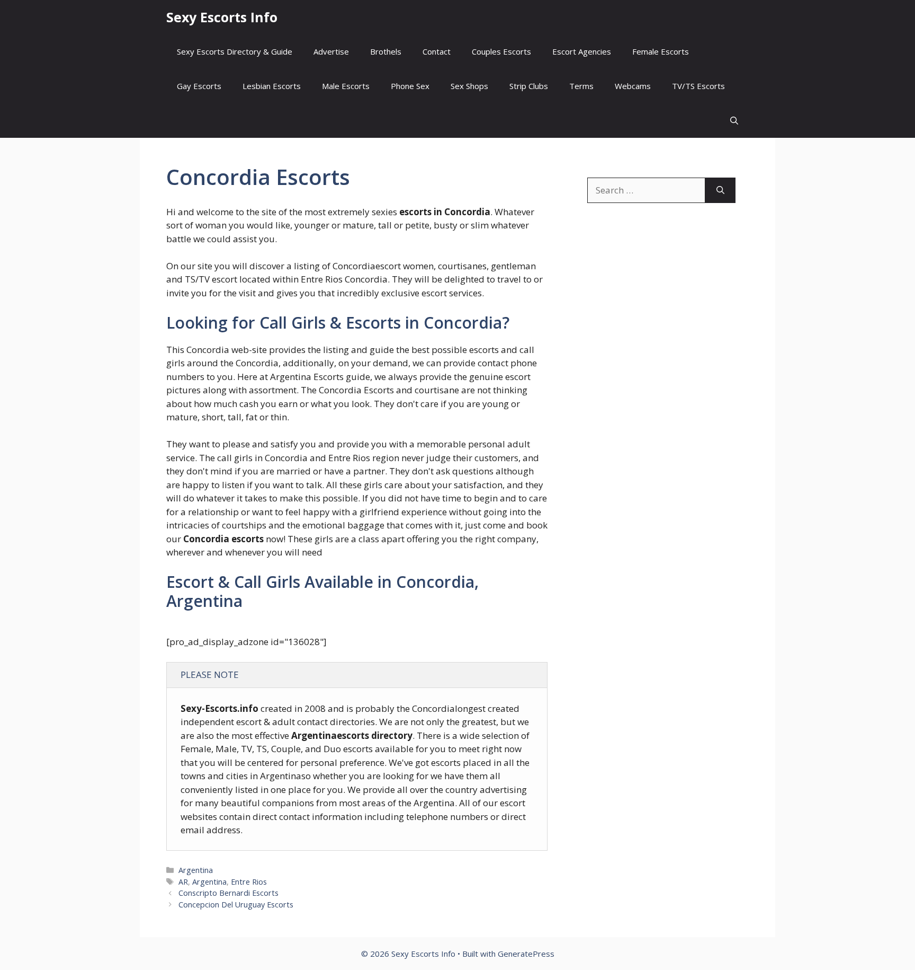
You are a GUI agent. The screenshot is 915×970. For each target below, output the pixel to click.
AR (183, 882)
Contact (437, 51)
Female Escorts (660, 51)
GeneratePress (526, 953)
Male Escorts (346, 86)
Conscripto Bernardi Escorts (228, 893)
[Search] (720, 190)
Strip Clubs (528, 86)
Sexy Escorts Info (221, 17)
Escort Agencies (581, 51)
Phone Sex (410, 86)
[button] (734, 120)
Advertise (331, 51)
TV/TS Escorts (698, 86)
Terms (581, 86)
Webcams (633, 86)
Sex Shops (469, 86)
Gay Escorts (199, 86)
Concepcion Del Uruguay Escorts (235, 905)
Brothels (385, 51)
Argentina (195, 870)
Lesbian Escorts (272, 86)
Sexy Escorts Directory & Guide (234, 51)
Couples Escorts (501, 51)
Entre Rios (249, 882)
